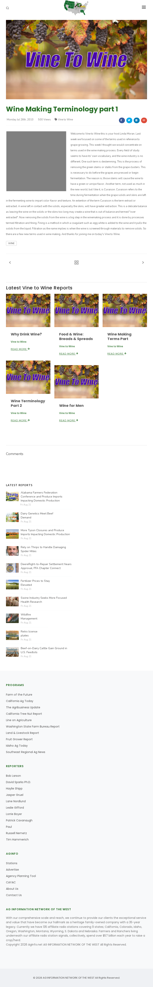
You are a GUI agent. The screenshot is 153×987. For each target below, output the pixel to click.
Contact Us (14, 895)
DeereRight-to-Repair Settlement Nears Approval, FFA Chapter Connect (46, 566)
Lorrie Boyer (14, 814)
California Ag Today (19, 701)
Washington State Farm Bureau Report (33, 726)
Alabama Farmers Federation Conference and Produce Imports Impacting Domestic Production (41, 496)
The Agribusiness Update (23, 707)
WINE (11, 243)
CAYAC (11, 882)
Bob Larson (13, 776)
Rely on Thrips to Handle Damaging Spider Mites (43, 549)
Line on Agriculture (19, 720)
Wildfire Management (29, 616)
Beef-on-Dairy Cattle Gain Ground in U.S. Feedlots (44, 650)
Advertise (12, 870)
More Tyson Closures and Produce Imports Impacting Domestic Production (45, 532)
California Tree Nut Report (24, 714)
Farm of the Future (19, 695)
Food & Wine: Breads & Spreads (76, 336)
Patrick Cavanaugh (19, 820)
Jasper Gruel (14, 795)
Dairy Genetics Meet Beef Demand (37, 515)
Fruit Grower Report (19, 739)
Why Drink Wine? (26, 334)
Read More (19, 349)
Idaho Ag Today (17, 746)
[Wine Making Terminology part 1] (76, 59)
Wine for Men (71, 405)
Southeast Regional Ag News (25, 752)
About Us (12, 889)
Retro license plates (29, 633)
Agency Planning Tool (21, 876)
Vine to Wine (65, 119)
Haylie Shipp (14, 788)
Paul (9, 827)
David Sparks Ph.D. (18, 782)
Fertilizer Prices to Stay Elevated (35, 583)
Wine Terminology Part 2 (28, 403)
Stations (11, 863)
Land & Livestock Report (22, 733)
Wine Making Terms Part (119, 336)
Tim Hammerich (17, 840)
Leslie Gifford (15, 808)
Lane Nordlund (16, 801)
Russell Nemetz (16, 833)
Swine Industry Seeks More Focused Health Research (44, 600)
